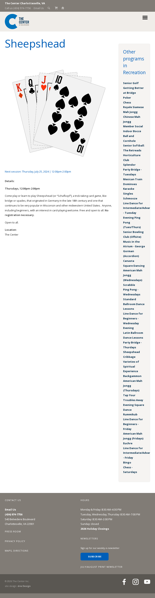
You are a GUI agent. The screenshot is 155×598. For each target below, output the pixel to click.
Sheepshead (131, 352)
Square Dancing (134, 265)
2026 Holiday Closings (95, 529)
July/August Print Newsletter (102, 566)
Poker (127, 97)
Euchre (127, 443)
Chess (127, 102)
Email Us (39, 8)
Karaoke (128, 189)
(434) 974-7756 (13, 514)
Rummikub (130, 414)
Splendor (129, 164)
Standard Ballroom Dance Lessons (134, 304)
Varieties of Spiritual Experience (131, 366)
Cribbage (129, 357)
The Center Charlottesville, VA (25, 3)
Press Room (13, 531)
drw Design (24, 585)
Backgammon (132, 376)
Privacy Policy (15, 541)
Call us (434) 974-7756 (18, 8)
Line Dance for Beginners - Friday (133, 424)
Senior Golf (131, 83)
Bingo (127, 462)
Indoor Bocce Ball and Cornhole (132, 136)
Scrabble (129, 285)
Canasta (128, 261)
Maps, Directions (16, 550)
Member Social (133, 126)
